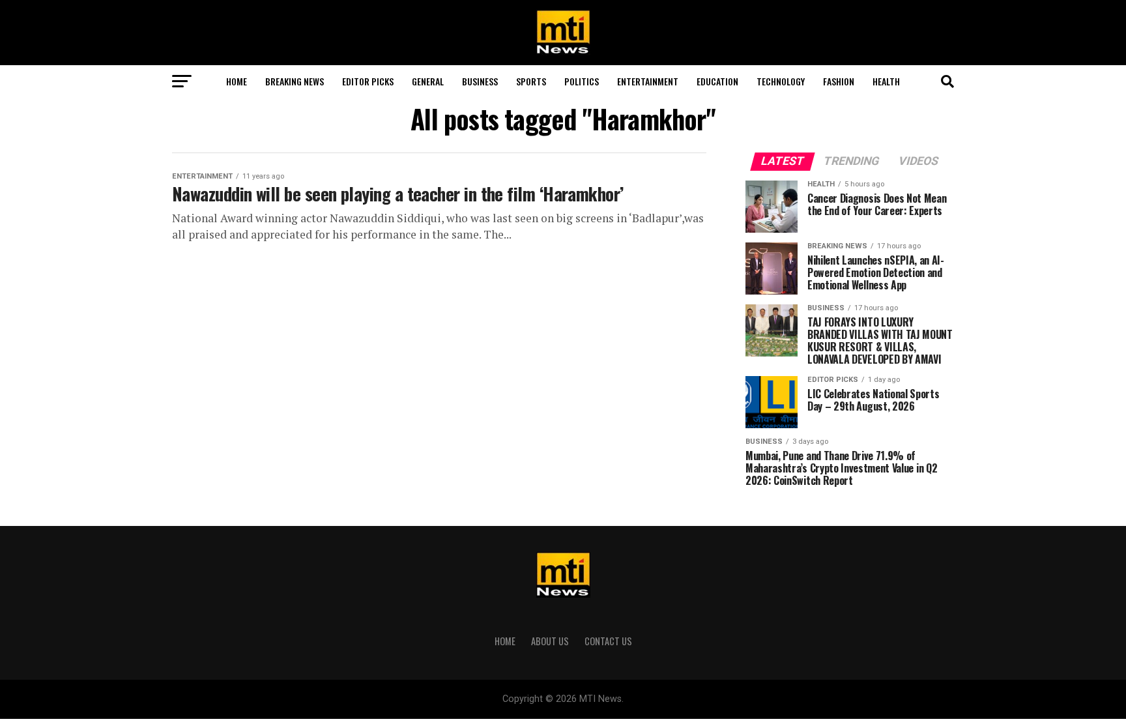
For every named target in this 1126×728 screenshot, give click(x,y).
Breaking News (294, 81)
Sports (531, 81)
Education (717, 81)
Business (480, 81)
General (428, 81)
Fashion (838, 81)
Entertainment (647, 81)
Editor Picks (368, 81)
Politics (581, 81)
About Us (550, 641)
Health (886, 81)
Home (236, 81)
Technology (781, 81)
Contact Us (608, 641)
